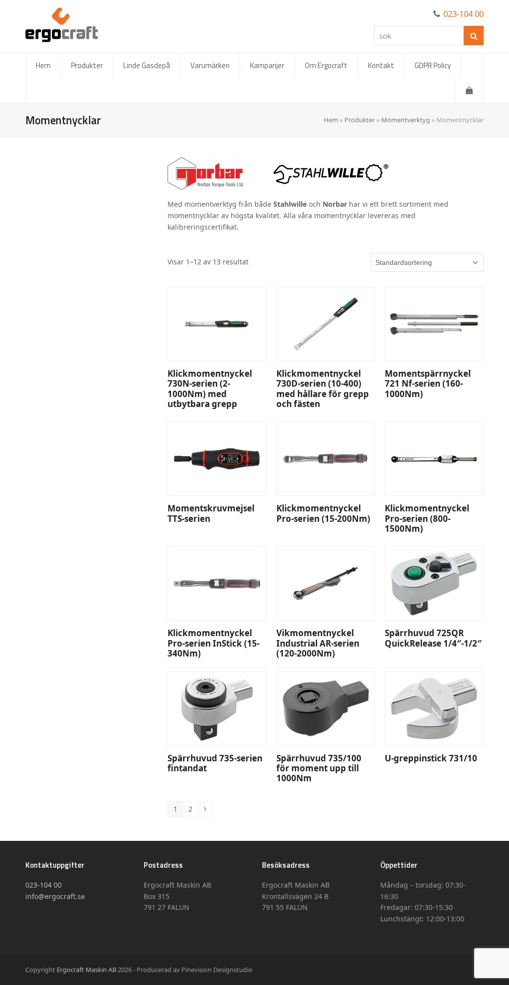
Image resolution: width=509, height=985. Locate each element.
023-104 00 (463, 13)
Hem (331, 119)
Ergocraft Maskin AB (86, 969)
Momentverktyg (405, 119)
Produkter (359, 119)
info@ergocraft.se (55, 896)
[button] (469, 90)
